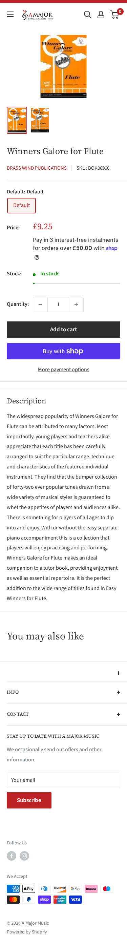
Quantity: (18, 304)
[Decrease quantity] (40, 304)
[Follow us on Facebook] (11, 856)
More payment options (63, 369)
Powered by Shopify (27, 932)
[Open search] (87, 14)
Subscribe (29, 800)
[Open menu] (10, 14)
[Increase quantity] (76, 304)
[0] (114, 14)
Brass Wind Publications (37, 168)
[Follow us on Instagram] (24, 856)
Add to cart (63, 329)
